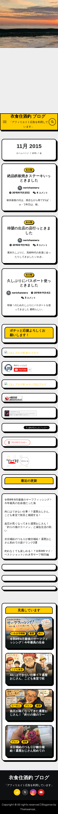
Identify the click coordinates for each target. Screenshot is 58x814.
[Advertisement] (29, 83)
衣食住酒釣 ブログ (28, 116)
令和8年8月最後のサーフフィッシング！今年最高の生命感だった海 (29, 642)
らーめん (15, 705)
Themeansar (27, 809)
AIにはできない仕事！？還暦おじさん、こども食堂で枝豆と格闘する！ (29, 678)
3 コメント (42, 245)
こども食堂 (17, 669)
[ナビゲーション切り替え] (4, 122)
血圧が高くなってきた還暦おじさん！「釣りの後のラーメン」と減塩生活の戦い (28, 527)
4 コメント (42, 192)
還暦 (31, 633)
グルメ (28, 705)
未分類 (29, 170)
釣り (41, 633)
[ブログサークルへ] (21, 413)
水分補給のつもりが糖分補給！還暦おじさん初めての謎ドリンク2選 (29, 751)
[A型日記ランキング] (13, 398)
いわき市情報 (18, 633)
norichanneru (31, 187)
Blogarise (47, 804)
